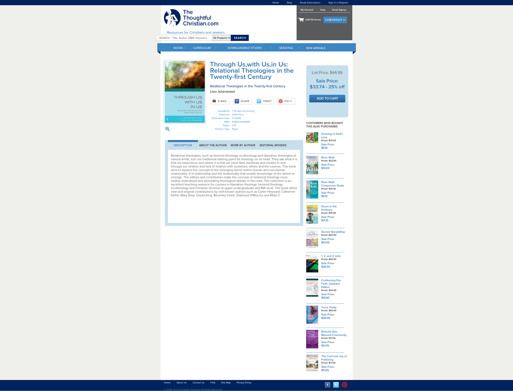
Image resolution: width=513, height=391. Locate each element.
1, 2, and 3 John (331, 256)
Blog (289, 2)
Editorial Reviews (273, 145)
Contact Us (198, 382)
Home (275, 2)
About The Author (213, 145)
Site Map (226, 382)
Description (183, 145)
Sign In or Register (338, 2)
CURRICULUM (202, 48)
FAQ (212, 382)
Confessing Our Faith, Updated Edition (331, 284)
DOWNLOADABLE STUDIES (245, 48)
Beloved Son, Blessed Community (333, 333)
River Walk (327, 157)
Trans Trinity (328, 307)
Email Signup (339, 9)
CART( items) (313, 19)
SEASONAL (286, 48)
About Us (182, 382)
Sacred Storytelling (333, 232)
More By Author (243, 145)
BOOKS (178, 48)
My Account (307, 9)
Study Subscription (310, 2)
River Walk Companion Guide (332, 183)
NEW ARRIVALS (315, 48)
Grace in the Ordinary (329, 208)
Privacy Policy (244, 382)
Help (322, 9)
